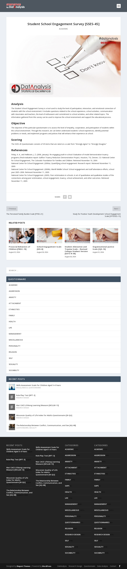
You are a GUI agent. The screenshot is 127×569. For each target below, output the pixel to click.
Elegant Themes (23, 566)
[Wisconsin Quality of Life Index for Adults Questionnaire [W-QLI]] (12, 417)
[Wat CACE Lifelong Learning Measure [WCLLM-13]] (12, 407)
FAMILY (12, 315)
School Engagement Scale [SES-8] (49, 248)
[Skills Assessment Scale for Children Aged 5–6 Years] (12, 387)
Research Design (75, 566)
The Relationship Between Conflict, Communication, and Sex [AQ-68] (46, 425)
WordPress (46, 566)
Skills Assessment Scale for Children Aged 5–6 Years (38, 385)
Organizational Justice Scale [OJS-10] (103, 248)
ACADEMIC (63, 29)
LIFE (10, 328)
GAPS (67, 486)
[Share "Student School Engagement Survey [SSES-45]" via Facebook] (64, 196)
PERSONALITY (14, 346)
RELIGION (13, 352)
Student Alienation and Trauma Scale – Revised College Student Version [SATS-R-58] (76, 250)
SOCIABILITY (14, 370)
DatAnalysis (62, 566)
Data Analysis (102, 566)
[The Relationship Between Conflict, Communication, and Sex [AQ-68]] (12, 427)
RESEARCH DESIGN (22, 398)
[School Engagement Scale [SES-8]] (49, 235)
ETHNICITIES (14, 309)
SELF (11, 358)
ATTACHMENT (15, 303)
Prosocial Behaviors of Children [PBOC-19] (19, 248)
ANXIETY (12, 297)
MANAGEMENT (15, 334)
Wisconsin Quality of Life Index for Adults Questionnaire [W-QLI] (44, 415)
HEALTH (12, 321)
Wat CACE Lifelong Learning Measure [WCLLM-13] (37, 405)
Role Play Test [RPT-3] (25, 395)
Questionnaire (89, 566)
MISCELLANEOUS (16, 340)
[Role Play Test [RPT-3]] (12, 397)
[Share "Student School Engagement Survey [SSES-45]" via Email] (69, 196)
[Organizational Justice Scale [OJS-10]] (105, 235)
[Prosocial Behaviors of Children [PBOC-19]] (21, 235)
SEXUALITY (13, 364)
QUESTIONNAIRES (35, 388)
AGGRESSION (14, 291)
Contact (113, 566)
